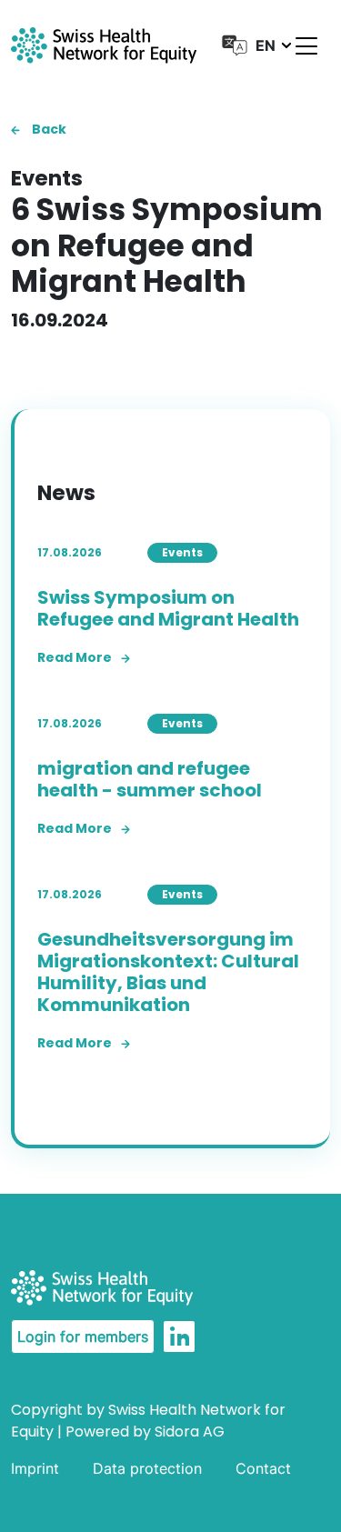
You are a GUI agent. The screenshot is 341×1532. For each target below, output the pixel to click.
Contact (263, 1468)
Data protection (147, 1468)
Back (47, 129)
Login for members (82, 1336)
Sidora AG (190, 1431)
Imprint (35, 1468)
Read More (74, 657)
